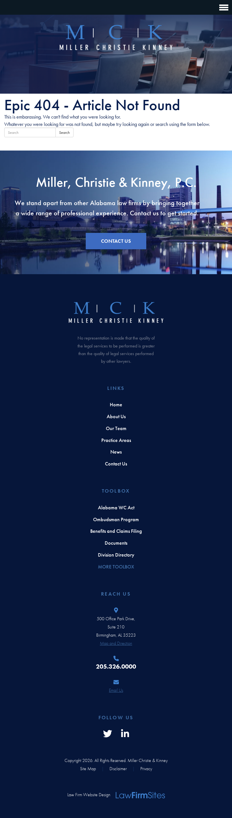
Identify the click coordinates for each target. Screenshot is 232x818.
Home (116, 404)
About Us (116, 416)
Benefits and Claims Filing (116, 531)
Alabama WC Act (116, 507)
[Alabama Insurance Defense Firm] (116, 37)
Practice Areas (116, 440)
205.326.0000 (116, 666)
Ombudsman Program (116, 519)
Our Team (116, 428)
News (116, 451)
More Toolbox (116, 566)
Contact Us (116, 463)
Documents (116, 543)
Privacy (146, 769)
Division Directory (116, 554)
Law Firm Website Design (88, 795)
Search (64, 132)
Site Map (88, 769)
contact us (116, 241)
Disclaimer (118, 769)
